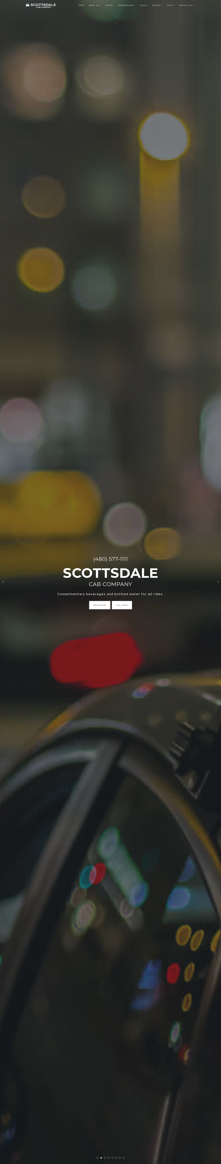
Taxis (143, 5)
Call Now (122, 605)
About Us (94, 5)
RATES (109, 5)
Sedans (156, 5)
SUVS (169, 5)
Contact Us (185, 5)
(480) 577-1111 (110, 559)
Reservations (126, 5)
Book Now (100, 605)
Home (81, 5)
